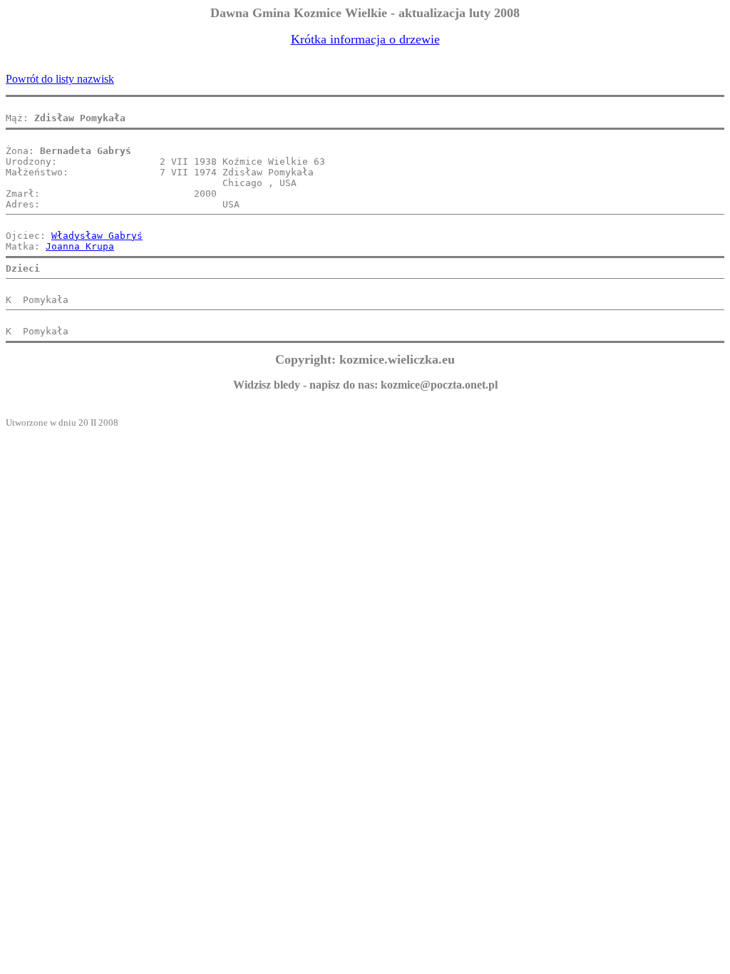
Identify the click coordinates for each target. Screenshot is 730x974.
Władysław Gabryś (97, 235)
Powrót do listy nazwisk (60, 79)
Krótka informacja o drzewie (365, 39)
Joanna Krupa (80, 246)
